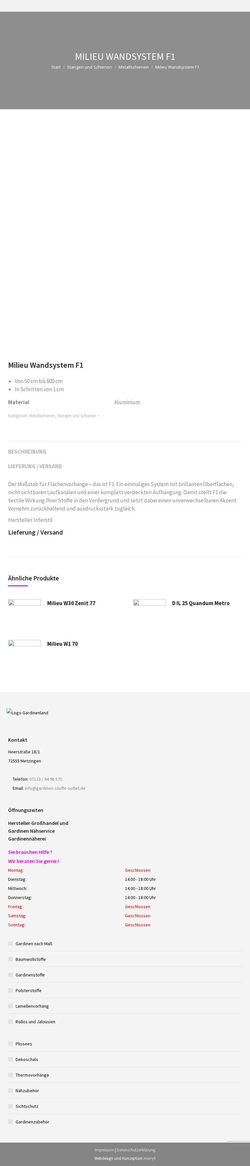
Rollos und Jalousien (35, 1022)
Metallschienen (133, 67)
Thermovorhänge (32, 1075)
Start (56, 67)
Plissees (24, 1044)
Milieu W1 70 (62, 643)
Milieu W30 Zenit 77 (71, 603)
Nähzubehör (27, 1090)
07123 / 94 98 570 (45, 779)
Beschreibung (27, 451)
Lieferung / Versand (35, 466)
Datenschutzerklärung (136, 1150)
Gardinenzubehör (32, 1122)
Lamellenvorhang (32, 1006)
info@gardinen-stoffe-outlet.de (55, 788)
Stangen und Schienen (89, 67)
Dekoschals (27, 1059)
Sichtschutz (27, 1106)
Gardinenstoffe (30, 975)
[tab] (125, 448)
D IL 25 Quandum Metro (201, 603)
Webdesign (103, 1158)
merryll (150, 1158)
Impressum (104, 1150)
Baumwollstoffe (31, 959)
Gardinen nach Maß (34, 944)
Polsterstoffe (29, 990)
